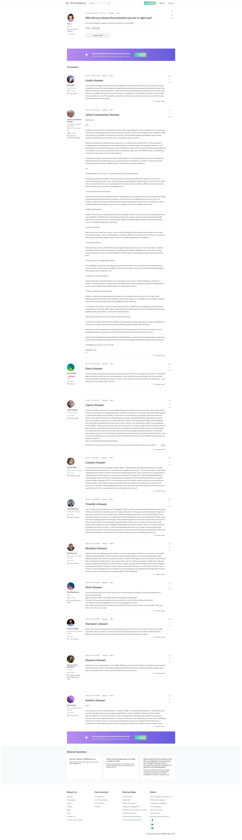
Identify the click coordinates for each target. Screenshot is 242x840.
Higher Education (128, 803)
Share (118, 13)
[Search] (109, 3)
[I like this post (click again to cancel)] (172, 11)
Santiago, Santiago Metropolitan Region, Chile (74, 677)
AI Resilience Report (157, 800)
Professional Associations (131, 816)
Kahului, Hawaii (73, 418)
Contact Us (71, 816)
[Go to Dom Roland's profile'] (71, 368)
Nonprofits (126, 800)
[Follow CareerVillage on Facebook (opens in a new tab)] (152, 820)
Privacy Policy (155, 813)
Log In (170, 3)
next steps (114, 441)
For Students (99, 797)
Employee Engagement (131, 806)
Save (163, 445)
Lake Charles (73, 93)
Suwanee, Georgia (74, 475)
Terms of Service (156, 810)
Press (69, 813)
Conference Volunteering (131, 820)
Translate (111, 13)
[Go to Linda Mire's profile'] (71, 80)
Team (69, 803)
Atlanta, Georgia (74, 517)
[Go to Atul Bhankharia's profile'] (71, 586)
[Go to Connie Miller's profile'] (71, 462)
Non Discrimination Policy (159, 816)
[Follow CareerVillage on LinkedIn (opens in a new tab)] (152, 824)
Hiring (69, 806)
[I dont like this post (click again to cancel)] (172, 18)
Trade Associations (129, 813)
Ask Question (150, 3)
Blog (68, 810)
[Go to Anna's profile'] (71, 18)
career (88, 28)
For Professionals (101, 800)
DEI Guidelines (155, 806)
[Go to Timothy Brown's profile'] (71, 503)
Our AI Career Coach (74, 820)
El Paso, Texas (73, 715)
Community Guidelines (158, 803)
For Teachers (99, 803)
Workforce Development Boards (134, 810)
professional (95, 28)
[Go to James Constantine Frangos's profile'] (71, 114)
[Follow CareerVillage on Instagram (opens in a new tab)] (152, 828)
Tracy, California (74, 639)
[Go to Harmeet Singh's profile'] (71, 623)
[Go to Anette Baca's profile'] (71, 699)
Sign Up (162, 3)
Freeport (72, 384)
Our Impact (71, 800)
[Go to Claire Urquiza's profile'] (71, 404)
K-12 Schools (127, 797)
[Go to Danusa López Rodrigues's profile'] (71, 659)
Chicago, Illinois (74, 563)
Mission (70, 797)
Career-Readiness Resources (161, 797)
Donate (97, 806)
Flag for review (159, 101)
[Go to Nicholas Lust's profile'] (71, 547)
